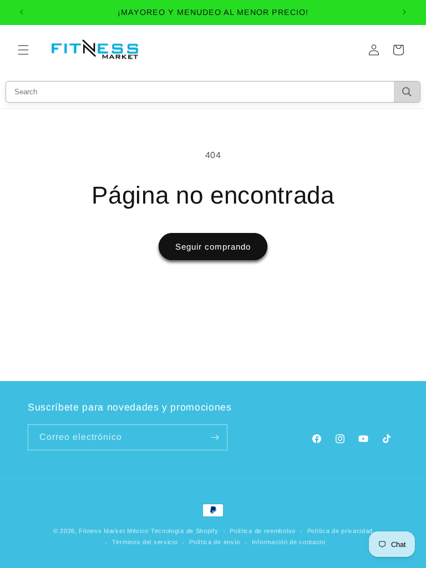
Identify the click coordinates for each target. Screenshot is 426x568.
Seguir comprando (213, 246)
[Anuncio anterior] (21, 12)
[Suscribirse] (214, 437)
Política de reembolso (263, 531)
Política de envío (214, 542)
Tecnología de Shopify (185, 531)
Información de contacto (289, 542)
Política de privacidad (340, 531)
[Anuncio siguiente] (404, 12)
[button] (23, 50)
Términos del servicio (145, 542)
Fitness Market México (114, 531)
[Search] (407, 92)
